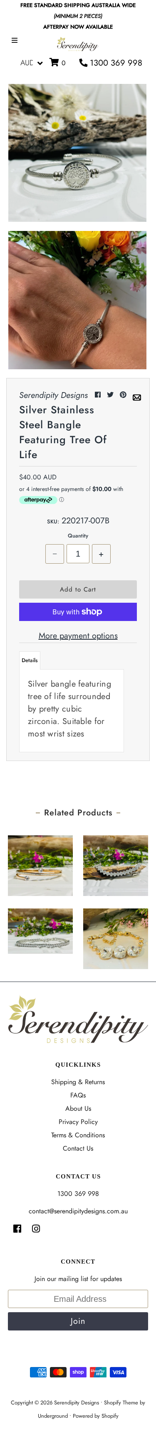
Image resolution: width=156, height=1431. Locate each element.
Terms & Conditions (78, 1135)
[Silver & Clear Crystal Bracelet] (115, 863)
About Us (78, 1108)
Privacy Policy (78, 1122)
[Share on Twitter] (111, 395)
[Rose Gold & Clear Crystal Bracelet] (40, 863)
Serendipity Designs (76, 1402)
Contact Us (78, 1148)
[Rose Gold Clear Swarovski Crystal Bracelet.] (115, 936)
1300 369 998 (114, 63)
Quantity (78, 536)
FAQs (78, 1095)
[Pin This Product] (124, 395)
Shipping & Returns (78, 1082)
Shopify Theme (121, 1402)
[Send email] (137, 395)
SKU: (53, 521)
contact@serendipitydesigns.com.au (78, 1211)
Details (30, 660)
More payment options (78, 636)
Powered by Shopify (96, 1416)
